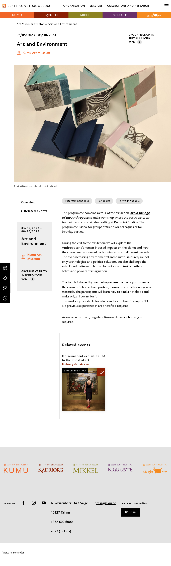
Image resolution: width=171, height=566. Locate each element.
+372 (55, 531)
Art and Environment (63, 24)
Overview (28, 202)
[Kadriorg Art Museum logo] (51, 15)
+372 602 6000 (62, 522)
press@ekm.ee (105, 503)
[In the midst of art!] (83, 392)
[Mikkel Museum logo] (85, 15)
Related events (35, 211)
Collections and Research (128, 6)
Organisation (74, 6)
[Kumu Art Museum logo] (17, 15)
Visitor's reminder (13, 552)
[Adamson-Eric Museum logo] (154, 15)
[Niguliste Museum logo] (120, 15)
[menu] (166, 6)
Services (96, 6)
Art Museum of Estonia (32, 24)
